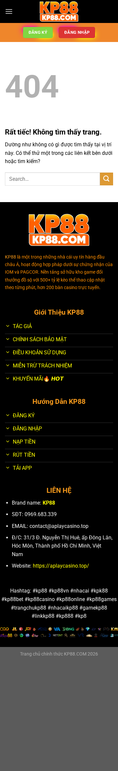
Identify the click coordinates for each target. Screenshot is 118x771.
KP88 (49, 503)
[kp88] (59, 11)
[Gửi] (106, 179)
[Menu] (9, 11)
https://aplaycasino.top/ (61, 566)
